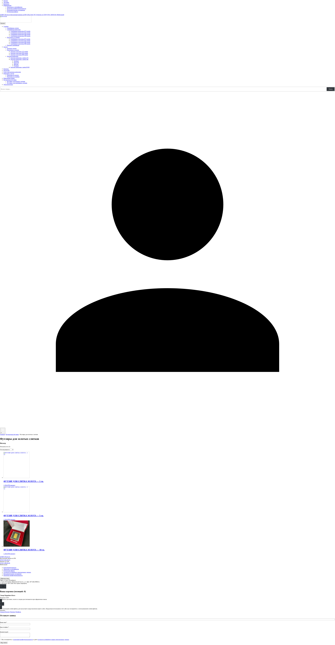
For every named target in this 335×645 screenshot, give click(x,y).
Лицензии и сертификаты (14, 7)
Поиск (331, 89)
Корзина (12, 612)
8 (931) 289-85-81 (55, 14)
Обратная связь (5, 578)
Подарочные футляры (12, 434)
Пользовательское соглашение (16, 10)
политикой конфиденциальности (23, 639)
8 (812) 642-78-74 (36, 14)
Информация (7, 5)
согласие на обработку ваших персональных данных (53, 639)
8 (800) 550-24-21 (13, 14)
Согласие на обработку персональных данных (17, 572)
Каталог (3, 23)
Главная (2, 434)
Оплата (5, 0)
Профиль (18, 612)
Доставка (6, 2)
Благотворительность (9, 567)
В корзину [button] (12, 485)
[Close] (3, 586)
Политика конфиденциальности (16, 8)
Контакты (6, 4)
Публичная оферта (12, 11)
